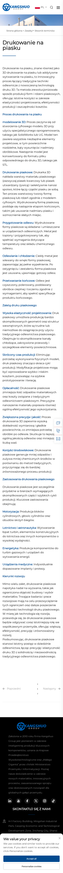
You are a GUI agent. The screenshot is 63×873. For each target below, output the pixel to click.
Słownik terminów (45, 30)
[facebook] (27, 801)
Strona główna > (15, 30)
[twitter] (36, 801)
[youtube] (18, 801)
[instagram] (44, 801)
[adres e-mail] (58, 439)
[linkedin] (9, 801)
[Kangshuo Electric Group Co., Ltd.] (16, 7)
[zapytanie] (58, 423)
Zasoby (28, 30)
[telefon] (58, 431)
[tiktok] (53, 801)
